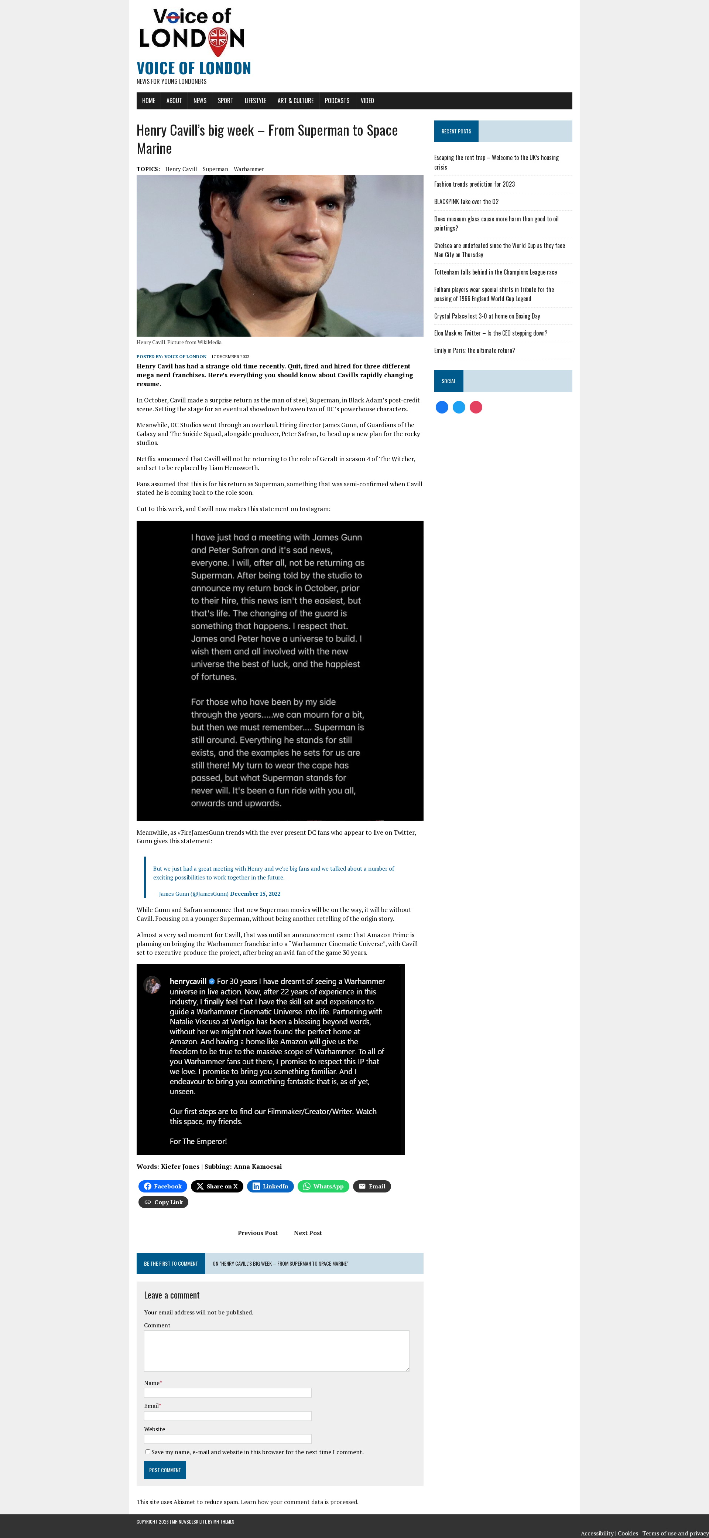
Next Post (308, 1233)
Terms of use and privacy (675, 1533)
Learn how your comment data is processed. (300, 1502)
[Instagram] (476, 406)
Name (152, 1383)
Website (154, 1429)
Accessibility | (598, 1533)
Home (148, 100)
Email (151, 1406)
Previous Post (258, 1233)
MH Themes (223, 1521)
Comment (157, 1325)
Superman (215, 169)
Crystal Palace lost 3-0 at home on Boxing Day (487, 316)
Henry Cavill (181, 169)
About (174, 100)
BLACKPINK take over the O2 (466, 201)
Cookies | (629, 1533)
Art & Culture (296, 100)
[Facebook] (442, 406)
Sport (225, 100)
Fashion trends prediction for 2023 (474, 184)
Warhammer (249, 169)
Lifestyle (255, 100)
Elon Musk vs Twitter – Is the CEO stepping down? (491, 333)
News (199, 100)
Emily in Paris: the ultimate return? (474, 350)
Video (367, 100)
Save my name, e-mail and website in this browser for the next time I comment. (257, 1452)
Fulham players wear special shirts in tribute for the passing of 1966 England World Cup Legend (494, 294)
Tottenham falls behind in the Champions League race (495, 272)
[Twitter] (459, 406)
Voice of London (185, 356)
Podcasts (337, 100)
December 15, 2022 (255, 893)
